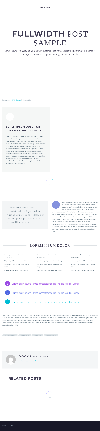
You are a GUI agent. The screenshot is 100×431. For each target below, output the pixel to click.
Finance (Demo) (25, 335)
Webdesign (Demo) (51, 335)
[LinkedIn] (14, 341)
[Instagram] (97, 426)
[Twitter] (6, 341)
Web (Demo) (16, 100)
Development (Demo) (10, 335)
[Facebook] (3, 341)
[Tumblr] (12, 341)
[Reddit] (17, 341)
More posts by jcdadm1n (29, 361)
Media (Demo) (37, 335)
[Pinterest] (9, 341)
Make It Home (45, 7)
